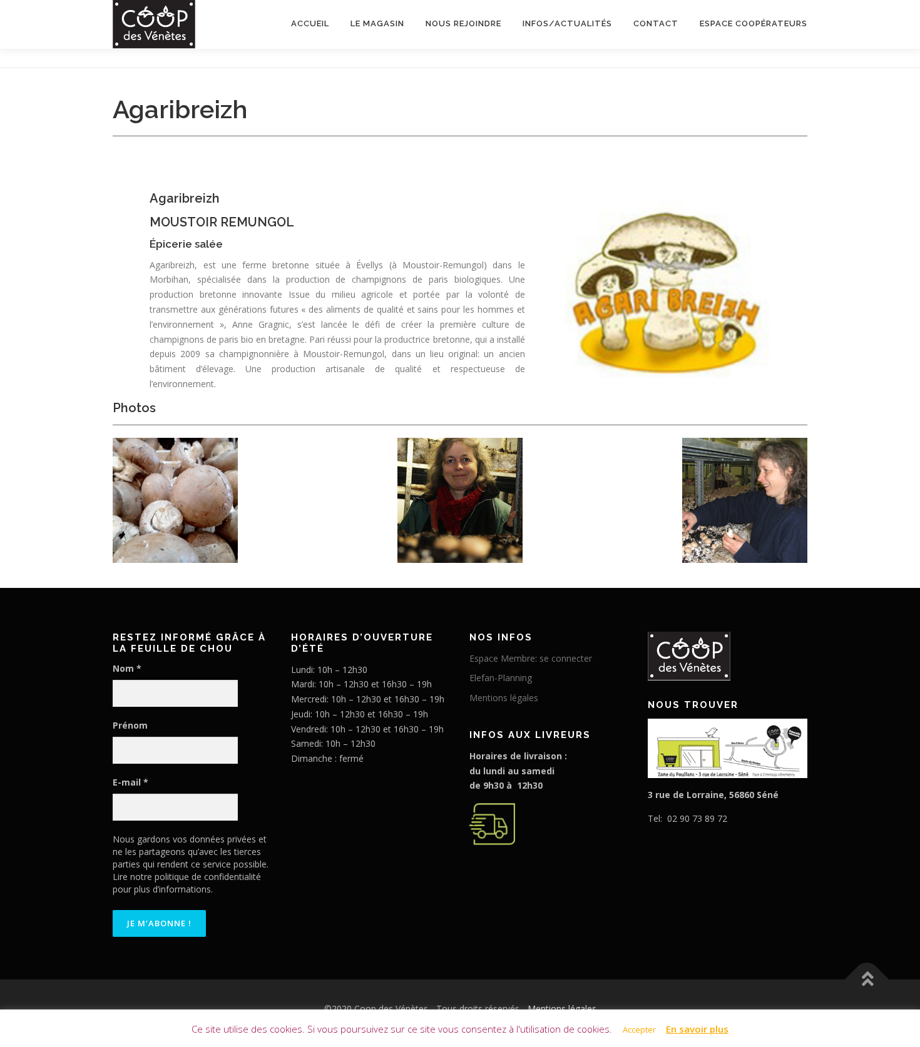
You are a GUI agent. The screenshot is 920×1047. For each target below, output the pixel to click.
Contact (655, 23)
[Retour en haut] (867, 979)
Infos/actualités (567, 23)
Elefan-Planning (500, 678)
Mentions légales (503, 698)
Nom (127, 668)
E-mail (130, 782)
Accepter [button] (639, 1029)
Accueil (310, 23)
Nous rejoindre (463, 23)
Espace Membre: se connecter (530, 658)
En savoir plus (697, 1029)
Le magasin (377, 23)
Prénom (130, 725)
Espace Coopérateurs (753, 23)
